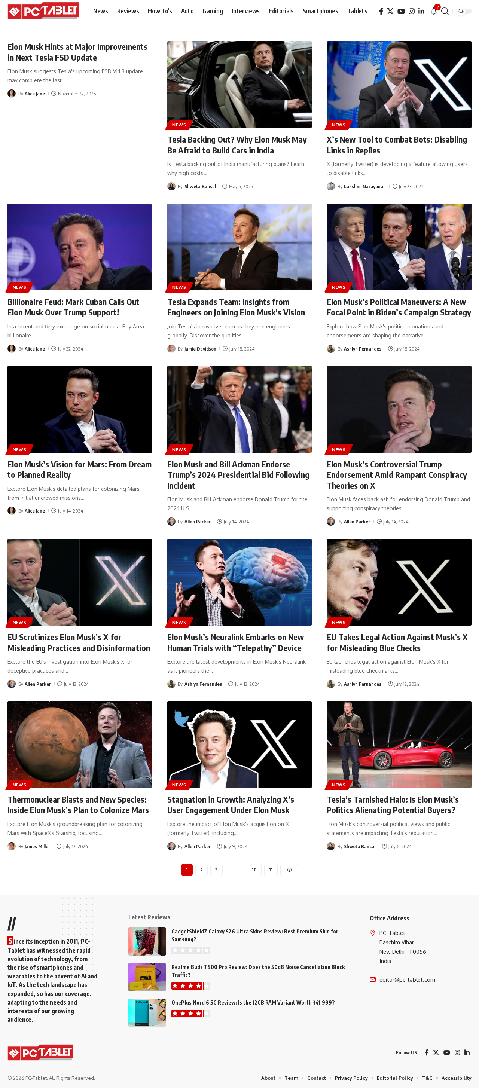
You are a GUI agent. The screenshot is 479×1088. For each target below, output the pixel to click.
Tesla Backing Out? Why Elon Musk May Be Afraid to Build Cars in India (237, 144)
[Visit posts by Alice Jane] (11, 93)
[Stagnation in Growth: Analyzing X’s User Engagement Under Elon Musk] (239, 744)
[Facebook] (381, 11)
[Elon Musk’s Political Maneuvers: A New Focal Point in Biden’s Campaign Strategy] (399, 247)
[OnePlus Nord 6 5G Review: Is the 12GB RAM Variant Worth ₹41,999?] (147, 1013)
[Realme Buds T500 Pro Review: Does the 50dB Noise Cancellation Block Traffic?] (147, 977)
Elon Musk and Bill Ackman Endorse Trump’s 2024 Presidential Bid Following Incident (238, 474)
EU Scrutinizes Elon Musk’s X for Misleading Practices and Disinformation (78, 642)
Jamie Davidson (200, 349)
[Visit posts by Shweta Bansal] (171, 186)
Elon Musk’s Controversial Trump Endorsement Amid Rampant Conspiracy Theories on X (397, 474)
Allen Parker (197, 522)
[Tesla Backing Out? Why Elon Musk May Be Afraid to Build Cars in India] (239, 84)
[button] (445, 11)
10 (254, 869)
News (179, 125)
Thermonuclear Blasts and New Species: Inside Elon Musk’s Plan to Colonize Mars (78, 804)
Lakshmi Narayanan (365, 186)
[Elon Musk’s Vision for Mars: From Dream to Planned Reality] (79, 409)
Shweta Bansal (200, 186)
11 (271, 869)
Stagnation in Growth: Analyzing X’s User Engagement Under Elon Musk (230, 804)
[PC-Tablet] (44, 11)
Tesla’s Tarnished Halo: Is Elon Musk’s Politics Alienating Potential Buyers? (393, 804)
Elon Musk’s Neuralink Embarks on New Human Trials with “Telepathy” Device (235, 642)
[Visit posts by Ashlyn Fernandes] (331, 349)
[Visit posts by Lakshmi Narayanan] (331, 186)
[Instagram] (412, 11)
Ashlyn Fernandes (362, 349)
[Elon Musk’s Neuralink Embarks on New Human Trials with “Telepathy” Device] (239, 582)
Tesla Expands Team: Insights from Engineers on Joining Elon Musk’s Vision (236, 307)
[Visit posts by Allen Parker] (171, 521)
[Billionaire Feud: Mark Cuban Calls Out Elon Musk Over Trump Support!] (79, 247)
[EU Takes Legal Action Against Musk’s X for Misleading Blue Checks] (399, 582)
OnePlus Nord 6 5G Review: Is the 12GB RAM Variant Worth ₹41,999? (253, 1002)
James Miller (37, 846)
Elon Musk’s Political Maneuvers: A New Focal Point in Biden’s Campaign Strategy (399, 307)
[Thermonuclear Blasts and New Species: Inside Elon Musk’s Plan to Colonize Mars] (79, 744)
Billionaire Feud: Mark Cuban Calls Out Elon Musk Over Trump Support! (73, 307)
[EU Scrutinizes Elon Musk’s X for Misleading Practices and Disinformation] (79, 582)
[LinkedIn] (421, 11)
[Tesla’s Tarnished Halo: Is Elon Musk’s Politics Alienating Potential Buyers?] (399, 744)
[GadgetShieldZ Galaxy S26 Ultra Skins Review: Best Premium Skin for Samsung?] (147, 941)
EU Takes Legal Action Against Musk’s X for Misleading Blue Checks (397, 642)
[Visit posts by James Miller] (11, 846)
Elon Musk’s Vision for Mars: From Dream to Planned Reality (79, 469)
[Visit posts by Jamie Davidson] (171, 349)
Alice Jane (35, 94)
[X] (390, 11)
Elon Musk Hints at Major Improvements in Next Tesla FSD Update (77, 51)
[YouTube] (401, 11)
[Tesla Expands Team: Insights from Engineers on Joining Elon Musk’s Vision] (239, 247)
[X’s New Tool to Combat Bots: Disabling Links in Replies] (399, 84)
